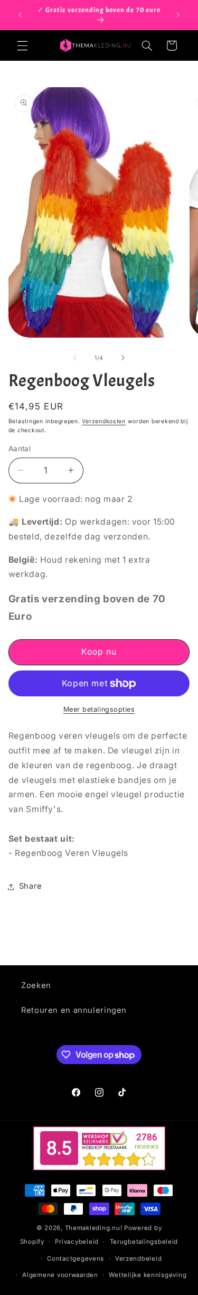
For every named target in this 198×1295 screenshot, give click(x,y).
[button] (22, 45)
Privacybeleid (77, 1241)
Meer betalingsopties (99, 709)
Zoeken (36, 985)
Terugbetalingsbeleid (144, 1241)
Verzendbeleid (138, 1258)
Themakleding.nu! (93, 1228)
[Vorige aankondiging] (20, 14)
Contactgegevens (75, 1258)
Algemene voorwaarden (60, 1275)
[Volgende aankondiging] (178, 14)
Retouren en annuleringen (74, 1010)
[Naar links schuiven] (75, 357)
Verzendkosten (104, 421)
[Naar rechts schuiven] (123, 357)
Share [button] (30, 886)
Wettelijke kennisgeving (147, 1275)
